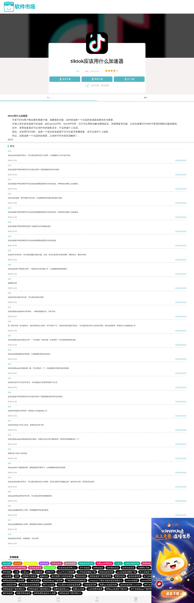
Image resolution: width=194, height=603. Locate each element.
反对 (182, 160)
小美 (16, 572)
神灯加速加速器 (151, 585)
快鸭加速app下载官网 (52, 580)
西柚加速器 (81, 576)
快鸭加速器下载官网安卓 (14, 589)
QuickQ (17, 563)
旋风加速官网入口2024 (130, 585)
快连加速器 (50, 568)
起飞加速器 (149, 576)
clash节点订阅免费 (66, 572)
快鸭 (17, 576)
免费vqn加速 (78, 589)
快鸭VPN (50, 572)
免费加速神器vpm (61, 589)
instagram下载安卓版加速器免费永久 (105, 580)
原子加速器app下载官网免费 (143, 589)
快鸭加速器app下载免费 (13, 580)
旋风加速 (44, 563)
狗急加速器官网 (86, 563)
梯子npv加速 (48, 585)
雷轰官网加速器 (23, 593)
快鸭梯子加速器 (29, 576)
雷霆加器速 (120, 576)
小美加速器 (38, 572)
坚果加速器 (56, 563)
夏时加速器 (8, 593)
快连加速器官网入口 (67, 568)
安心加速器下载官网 (149, 572)
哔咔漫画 (7, 572)
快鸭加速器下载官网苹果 (100, 576)
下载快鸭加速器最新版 (76, 580)
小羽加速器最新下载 (87, 572)
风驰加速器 (147, 563)
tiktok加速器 (70, 563)
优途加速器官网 (132, 563)
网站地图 (7, 563)
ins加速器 (7, 576)
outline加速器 (132, 580)
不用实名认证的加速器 (29, 585)
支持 (177, 160)
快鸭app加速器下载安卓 (116, 589)
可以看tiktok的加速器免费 (69, 585)
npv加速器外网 (9, 585)
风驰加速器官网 (106, 572)
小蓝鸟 (118, 563)
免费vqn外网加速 (104, 563)
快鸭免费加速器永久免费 (45, 593)
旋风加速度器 (30, 563)
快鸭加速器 (98, 568)
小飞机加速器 (34, 580)
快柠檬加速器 (113, 568)
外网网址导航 (144, 568)
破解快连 (44, 576)
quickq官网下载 (148, 580)
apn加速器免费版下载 (126, 572)
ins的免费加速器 (95, 589)
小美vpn (25, 572)
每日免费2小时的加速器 (61, 576)
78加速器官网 (90, 585)
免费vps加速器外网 (108, 585)
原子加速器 (85, 568)
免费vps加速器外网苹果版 (14, 568)
